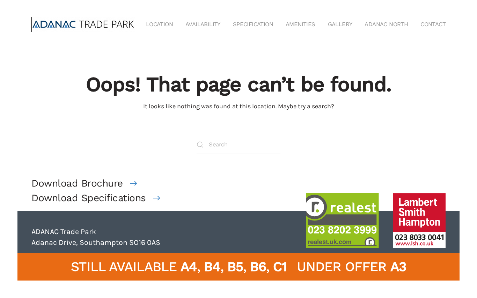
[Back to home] (83, 24)
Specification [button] (253, 24)
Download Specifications (88, 198)
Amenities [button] (300, 24)
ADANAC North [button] (386, 24)
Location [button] (159, 24)
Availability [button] (202, 24)
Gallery (340, 24)
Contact (433, 24)
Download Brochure (77, 183)
